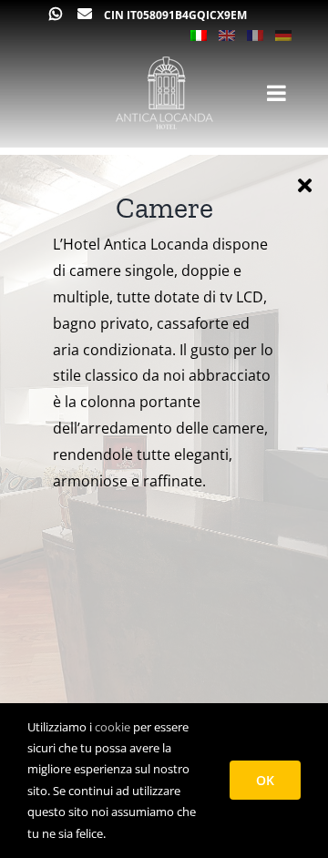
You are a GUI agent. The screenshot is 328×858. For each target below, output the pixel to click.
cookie (112, 727)
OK (265, 780)
